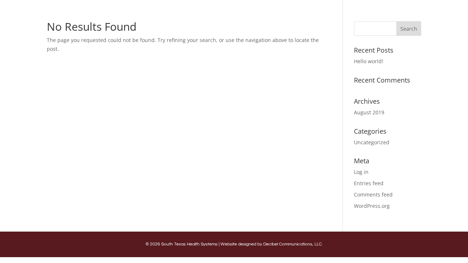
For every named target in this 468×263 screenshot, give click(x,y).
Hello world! (368, 61)
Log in (361, 171)
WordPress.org (372, 205)
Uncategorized (371, 142)
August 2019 (369, 112)
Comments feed (373, 194)
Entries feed (369, 183)
